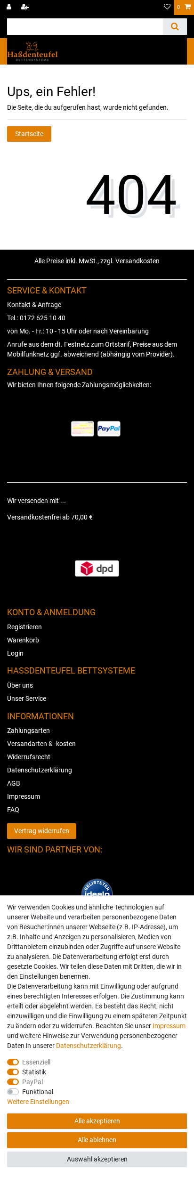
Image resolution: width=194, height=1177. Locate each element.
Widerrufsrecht (28, 757)
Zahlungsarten (28, 730)
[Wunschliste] (167, 7)
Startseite (29, 134)
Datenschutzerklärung (39, 770)
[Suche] (175, 26)
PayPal (32, 1082)
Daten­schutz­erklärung (88, 1045)
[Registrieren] (26, 7)
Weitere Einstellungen (38, 1101)
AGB (13, 783)
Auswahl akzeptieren (97, 1159)
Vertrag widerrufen (41, 831)
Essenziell (36, 1062)
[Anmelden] (9, 7)
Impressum (23, 796)
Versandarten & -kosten (41, 743)
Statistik (34, 1072)
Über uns (20, 685)
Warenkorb (23, 640)
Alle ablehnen (97, 1140)
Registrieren (24, 627)
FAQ (13, 809)
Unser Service (26, 698)
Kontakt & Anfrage (34, 304)
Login (15, 653)
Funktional (37, 1092)
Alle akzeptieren (97, 1121)
